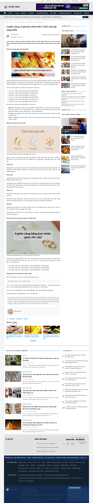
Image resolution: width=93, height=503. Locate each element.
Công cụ (86, 13)
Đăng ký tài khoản (65, 1)
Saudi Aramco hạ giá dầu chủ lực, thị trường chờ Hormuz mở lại (78, 167)
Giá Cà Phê (53, 13)
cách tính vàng (19, 318)
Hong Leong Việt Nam (56, 462)
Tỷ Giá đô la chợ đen (8, 17)
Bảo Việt (35, 462)
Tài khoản (58, 1)
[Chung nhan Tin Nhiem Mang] (82, 442)
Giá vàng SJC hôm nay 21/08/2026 (26, 480)
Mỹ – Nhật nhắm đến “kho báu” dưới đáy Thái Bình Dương (77, 138)
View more (33, 340)
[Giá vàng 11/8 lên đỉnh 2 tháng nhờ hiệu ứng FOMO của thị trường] (65, 159)
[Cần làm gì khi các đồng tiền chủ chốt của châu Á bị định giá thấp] (65, 85)
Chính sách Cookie (61, 457)
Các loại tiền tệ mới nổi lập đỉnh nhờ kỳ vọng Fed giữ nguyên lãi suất (78, 51)
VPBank (69, 468)
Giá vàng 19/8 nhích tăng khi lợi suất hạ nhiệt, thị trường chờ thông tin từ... (78, 58)
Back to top (84, 457)
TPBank (47, 468)
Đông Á (43, 462)
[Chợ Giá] (12, 6)
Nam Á (27, 465)
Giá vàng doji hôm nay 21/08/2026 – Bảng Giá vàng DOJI (56, 475)
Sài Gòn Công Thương (23, 468)
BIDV (39, 462)
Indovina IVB (65, 462)
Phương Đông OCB (41, 465)
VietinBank (63, 468)
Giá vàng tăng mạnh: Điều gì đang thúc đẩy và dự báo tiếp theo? (51, 336)
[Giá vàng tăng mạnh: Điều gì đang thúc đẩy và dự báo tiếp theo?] (51, 330)
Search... (85, 17)
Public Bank (49, 465)
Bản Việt (30, 462)
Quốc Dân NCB (73, 465)
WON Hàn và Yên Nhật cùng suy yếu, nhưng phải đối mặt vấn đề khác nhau (78, 72)
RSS (64, 443)
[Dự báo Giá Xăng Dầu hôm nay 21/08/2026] (74, 126)
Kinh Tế (25, 371)
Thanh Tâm (31, 363)
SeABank (39, 468)
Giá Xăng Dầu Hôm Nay (65, 13)
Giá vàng (31, 13)
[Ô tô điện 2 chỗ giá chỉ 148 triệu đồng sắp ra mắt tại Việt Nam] (13, 361)
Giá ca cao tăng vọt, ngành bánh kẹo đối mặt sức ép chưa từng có (78, 148)
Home (7, 22)
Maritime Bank (22, 465)
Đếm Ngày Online (75, 1)
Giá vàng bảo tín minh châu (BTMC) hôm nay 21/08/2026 (31, 475)
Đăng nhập (48, 1)
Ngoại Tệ (23, 13)
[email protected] (34, 491)
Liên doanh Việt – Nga (79, 462)
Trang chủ (10, 457)
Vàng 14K (11, 97)
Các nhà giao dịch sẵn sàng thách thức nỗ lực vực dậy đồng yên (78, 65)
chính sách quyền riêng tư (54, 495)
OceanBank (33, 465)
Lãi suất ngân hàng (42, 13)
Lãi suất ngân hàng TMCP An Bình (35, 471)
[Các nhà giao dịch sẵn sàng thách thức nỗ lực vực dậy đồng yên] (65, 65)
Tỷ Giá (17, 13)
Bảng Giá (68, 443)
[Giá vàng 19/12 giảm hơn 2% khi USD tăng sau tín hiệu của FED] (14, 330)
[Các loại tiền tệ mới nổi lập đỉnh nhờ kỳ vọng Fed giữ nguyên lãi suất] (65, 51)
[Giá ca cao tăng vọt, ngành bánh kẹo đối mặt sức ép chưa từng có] (65, 149)
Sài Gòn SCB (32, 468)
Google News (73, 443)
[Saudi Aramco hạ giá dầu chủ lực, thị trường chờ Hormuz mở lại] (65, 169)
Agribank (20, 462)
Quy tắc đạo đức (49, 457)
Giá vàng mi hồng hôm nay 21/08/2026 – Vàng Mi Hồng (30, 478)
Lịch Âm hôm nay (84, 1)
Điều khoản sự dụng (73, 457)
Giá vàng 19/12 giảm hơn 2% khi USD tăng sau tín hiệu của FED (14, 336)
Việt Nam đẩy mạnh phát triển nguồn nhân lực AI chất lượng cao (78, 78)
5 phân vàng (12, 318)
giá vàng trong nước (33, 260)
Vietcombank (56, 468)
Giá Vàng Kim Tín (57, 17)
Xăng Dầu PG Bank (76, 468)
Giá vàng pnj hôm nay (77, 478)
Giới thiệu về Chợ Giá (20, 457)
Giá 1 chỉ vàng (10, 285)
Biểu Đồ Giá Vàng (27, 17)
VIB (51, 468)
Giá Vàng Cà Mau (36, 17)
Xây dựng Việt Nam (23, 471)
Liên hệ (29, 457)
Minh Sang (18, 311)
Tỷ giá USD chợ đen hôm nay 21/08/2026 (76, 96)
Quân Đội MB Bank (64, 465)
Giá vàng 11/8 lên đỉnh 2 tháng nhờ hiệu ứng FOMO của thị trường (78, 157)
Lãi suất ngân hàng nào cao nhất (51, 471)
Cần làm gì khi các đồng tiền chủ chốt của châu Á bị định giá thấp (78, 85)
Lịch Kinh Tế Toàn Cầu (46, 17)
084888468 (24, 491)
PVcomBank (56, 465)
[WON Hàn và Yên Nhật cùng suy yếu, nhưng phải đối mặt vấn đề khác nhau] (65, 72)
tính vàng (25, 318)
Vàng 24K (11, 91)
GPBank (48, 462)
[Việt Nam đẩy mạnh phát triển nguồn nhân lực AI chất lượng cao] (65, 78)
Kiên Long (71, 462)
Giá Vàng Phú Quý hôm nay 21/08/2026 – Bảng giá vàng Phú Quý (57, 478)
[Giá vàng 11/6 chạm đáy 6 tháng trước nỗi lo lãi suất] (33, 330)
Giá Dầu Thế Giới (18, 17)
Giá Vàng (16, 22)
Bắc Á (25, 462)
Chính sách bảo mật (38, 457)
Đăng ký (42, 1)
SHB (43, 468)
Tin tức (10, 13)
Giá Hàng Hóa (78, 13)
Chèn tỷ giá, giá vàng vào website (45, 443)
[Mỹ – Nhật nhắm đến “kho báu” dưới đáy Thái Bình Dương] (65, 140)
